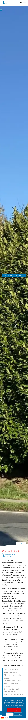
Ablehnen (9, 714)
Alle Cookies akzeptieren (14, 709)
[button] (1, 10)
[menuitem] (20, 3)
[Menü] (24, 3)
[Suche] (20, 3)
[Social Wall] (2, 713)
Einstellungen (18, 714)
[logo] (11, 3)
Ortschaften (21, 544)
